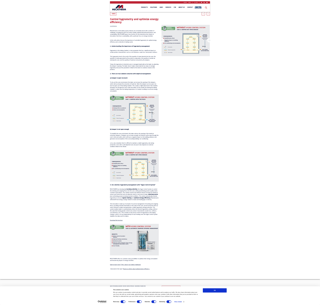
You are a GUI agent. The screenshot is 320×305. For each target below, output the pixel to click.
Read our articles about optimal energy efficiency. (136, 269)
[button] (165, 40)
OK (215, 290)
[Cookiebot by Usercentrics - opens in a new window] (102, 302)
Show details (178, 301)
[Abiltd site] (198, 7)
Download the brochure (116, 220)
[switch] (139, 301)
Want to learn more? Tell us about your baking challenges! (125, 264)
